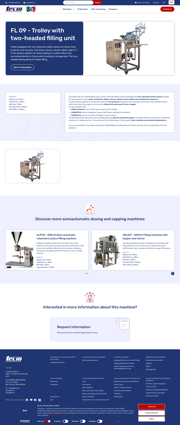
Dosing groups (151, 369)
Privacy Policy (54, 415)
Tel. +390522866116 (12, 388)
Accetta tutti (152, 406)
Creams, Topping (88, 397)
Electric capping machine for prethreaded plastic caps (124, 367)
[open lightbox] (33, 166)
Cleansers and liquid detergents (157, 390)
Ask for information (22, 67)
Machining (54, 381)
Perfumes (117, 394)
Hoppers (149, 363)
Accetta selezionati (151, 413)
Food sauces (86, 384)
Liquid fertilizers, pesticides (155, 393)
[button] (171, 2)
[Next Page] (172, 273)
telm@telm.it (10, 390)
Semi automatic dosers (90, 360)
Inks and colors (151, 387)
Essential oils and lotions (122, 390)
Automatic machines (57, 362)
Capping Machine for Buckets (124, 363)
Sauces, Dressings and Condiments (94, 394)
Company (113, 9)
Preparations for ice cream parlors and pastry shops (95, 401)
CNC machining (98, 9)
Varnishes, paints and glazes (156, 384)
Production (83, 9)
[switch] (65, 421)
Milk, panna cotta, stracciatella (93, 390)
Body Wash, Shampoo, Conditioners (126, 381)
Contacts (156, 2)
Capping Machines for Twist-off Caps (127, 360)
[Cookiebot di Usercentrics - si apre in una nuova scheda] (25, 421)
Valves (148, 366)
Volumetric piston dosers (154, 360)
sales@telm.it (10, 393)
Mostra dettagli (111, 421)
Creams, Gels (118, 384)
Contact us (167, 9)
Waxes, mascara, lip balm (122, 387)
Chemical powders (152, 396)
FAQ (163, 2)
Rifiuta (151, 419)
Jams (84, 381)
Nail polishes (118, 397)
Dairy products (87, 387)
